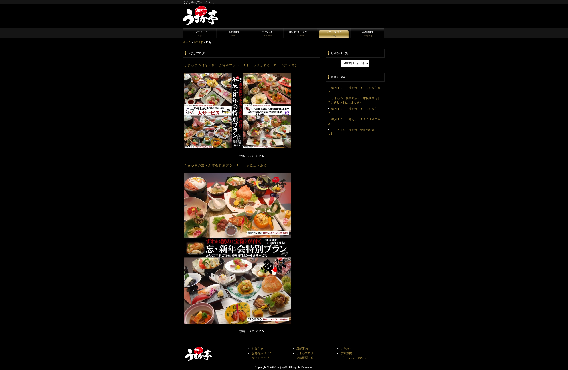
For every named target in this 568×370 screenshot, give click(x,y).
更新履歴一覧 (305, 358)
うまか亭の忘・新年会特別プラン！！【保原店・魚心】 (227, 165)
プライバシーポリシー (355, 358)
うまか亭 (282, 367)
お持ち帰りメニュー (300, 34)
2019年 (198, 42)
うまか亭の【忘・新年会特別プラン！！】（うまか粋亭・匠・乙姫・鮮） (241, 65)
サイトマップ (260, 358)
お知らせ (257, 348)
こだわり (267, 34)
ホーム (187, 42)
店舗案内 (233, 34)
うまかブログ (334, 34)
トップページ (200, 34)
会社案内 (367, 34)
